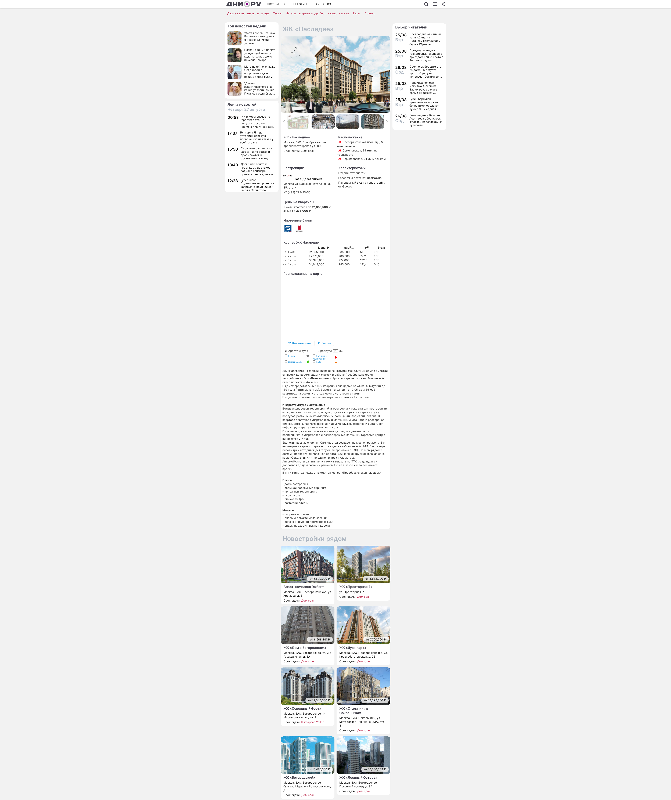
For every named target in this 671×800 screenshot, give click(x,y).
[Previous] (284, 121)
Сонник (370, 13)
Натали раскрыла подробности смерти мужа (317, 13)
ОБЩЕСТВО (323, 4)
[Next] (387, 121)
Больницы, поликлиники (320, 357)
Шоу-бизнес (276, 4)
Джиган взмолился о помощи (248, 13)
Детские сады (295, 362)
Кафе (318, 362)
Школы (291, 356)
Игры (356, 13)
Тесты (277, 13)
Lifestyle (300, 4)
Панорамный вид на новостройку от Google (361, 184)
